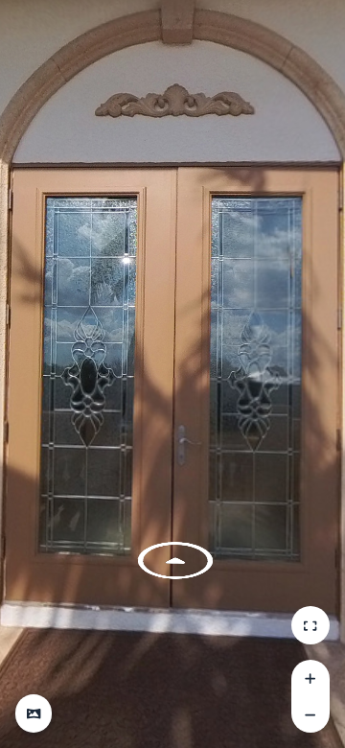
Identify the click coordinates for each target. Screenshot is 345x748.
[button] (33, 713)
